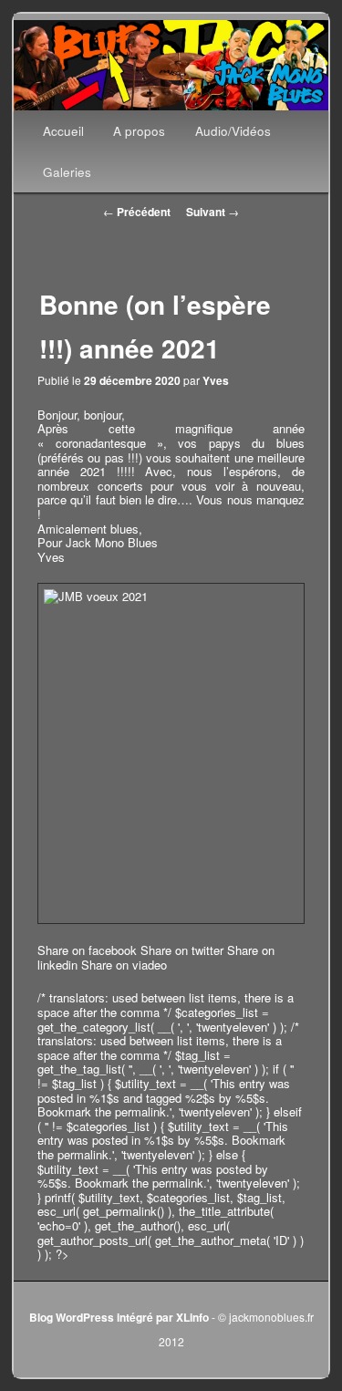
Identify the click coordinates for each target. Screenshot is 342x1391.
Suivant (212, 211)
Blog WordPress (71, 1317)
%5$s (250, 1097)
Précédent (137, 211)
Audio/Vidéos (233, 131)
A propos (139, 131)
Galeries (67, 172)
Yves (215, 380)
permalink (140, 1111)
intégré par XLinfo (163, 1317)
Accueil (63, 131)
